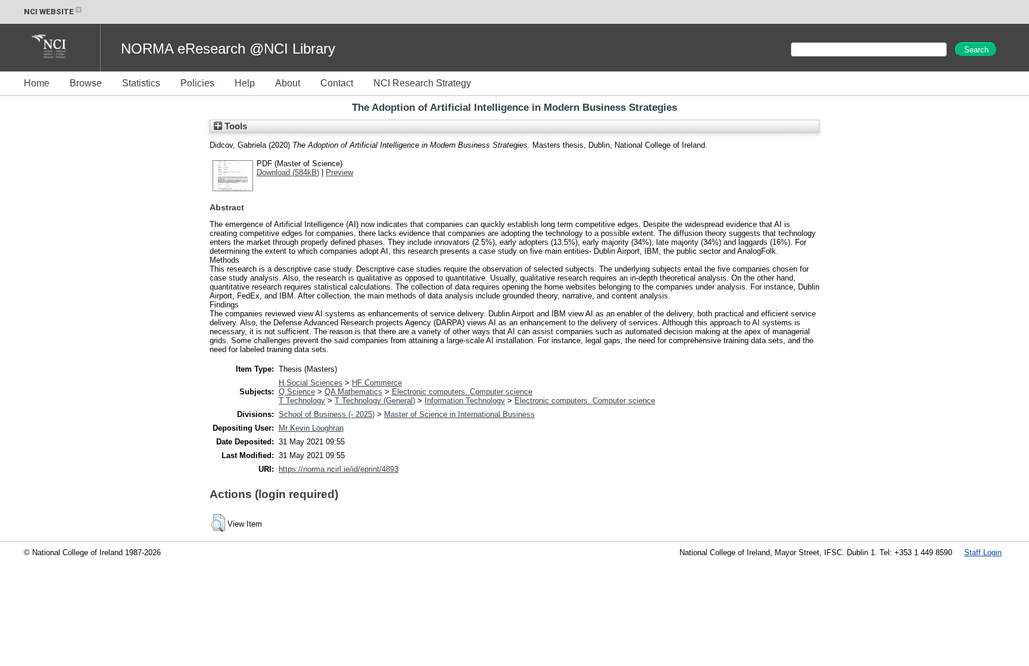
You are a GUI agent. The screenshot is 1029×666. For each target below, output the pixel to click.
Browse (86, 83)
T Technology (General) (375, 400)
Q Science (297, 391)
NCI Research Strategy (422, 83)
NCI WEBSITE (49, 11)
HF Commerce (377, 382)
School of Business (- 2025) (327, 414)
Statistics (141, 83)
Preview (339, 172)
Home (36, 83)
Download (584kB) (288, 172)
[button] (218, 523)
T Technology (302, 400)
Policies (197, 83)
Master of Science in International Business (459, 414)
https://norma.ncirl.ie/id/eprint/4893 (338, 469)
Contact (336, 83)
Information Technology (465, 400)
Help (245, 83)
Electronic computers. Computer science (462, 391)
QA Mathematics (353, 391)
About (287, 83)
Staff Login (983, 552)
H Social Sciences (310, 382)
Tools (234, 126)
